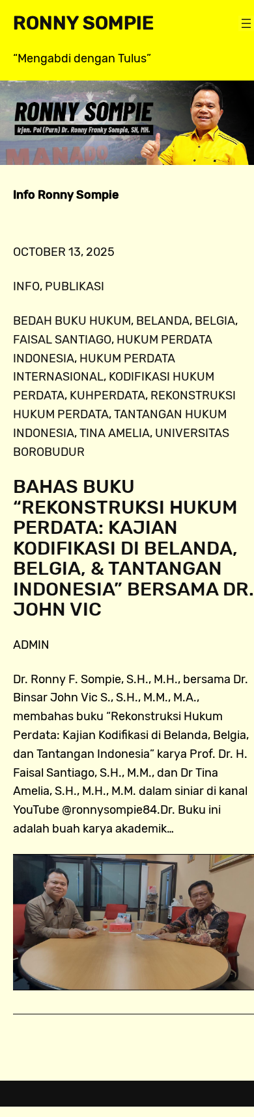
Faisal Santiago (62, 340)
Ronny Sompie (83, 23)
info (26, 286)
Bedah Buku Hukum (72, 321)
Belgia (215, 321)
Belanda (163, 321)
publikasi (74, 286)
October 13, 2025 (64, 252)
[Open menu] (246, 23)
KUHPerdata (107, 395)
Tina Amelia (114, 433)
